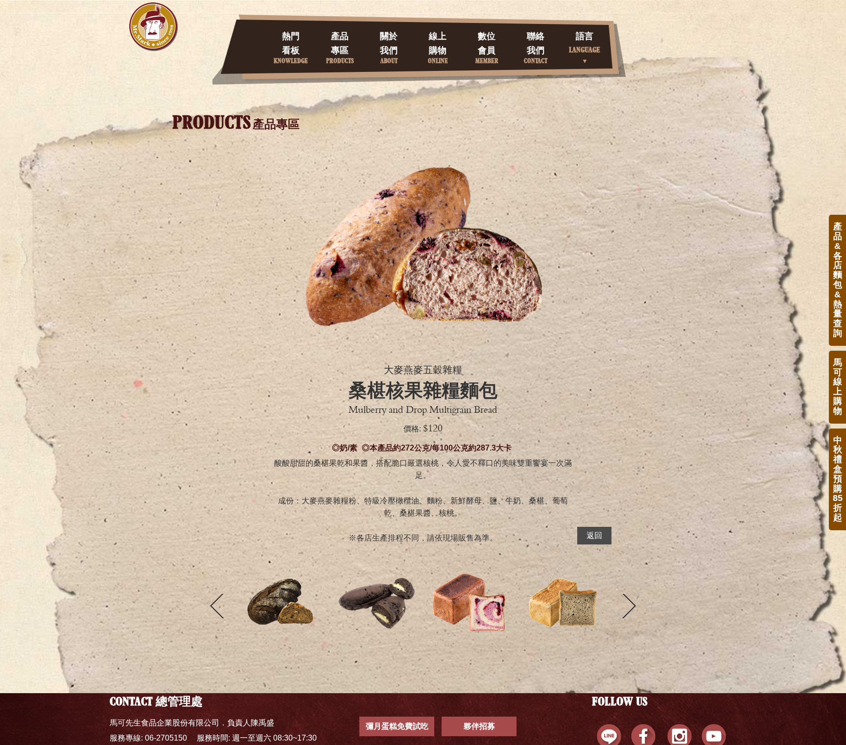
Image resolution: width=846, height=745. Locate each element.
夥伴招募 (479, 726)
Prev (217, 606)
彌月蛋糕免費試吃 (397, 726)
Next (629, 606)
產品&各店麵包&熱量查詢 (837, 280)
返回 (594, 535)
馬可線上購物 (837, 387)
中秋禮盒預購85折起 (838, 478)
